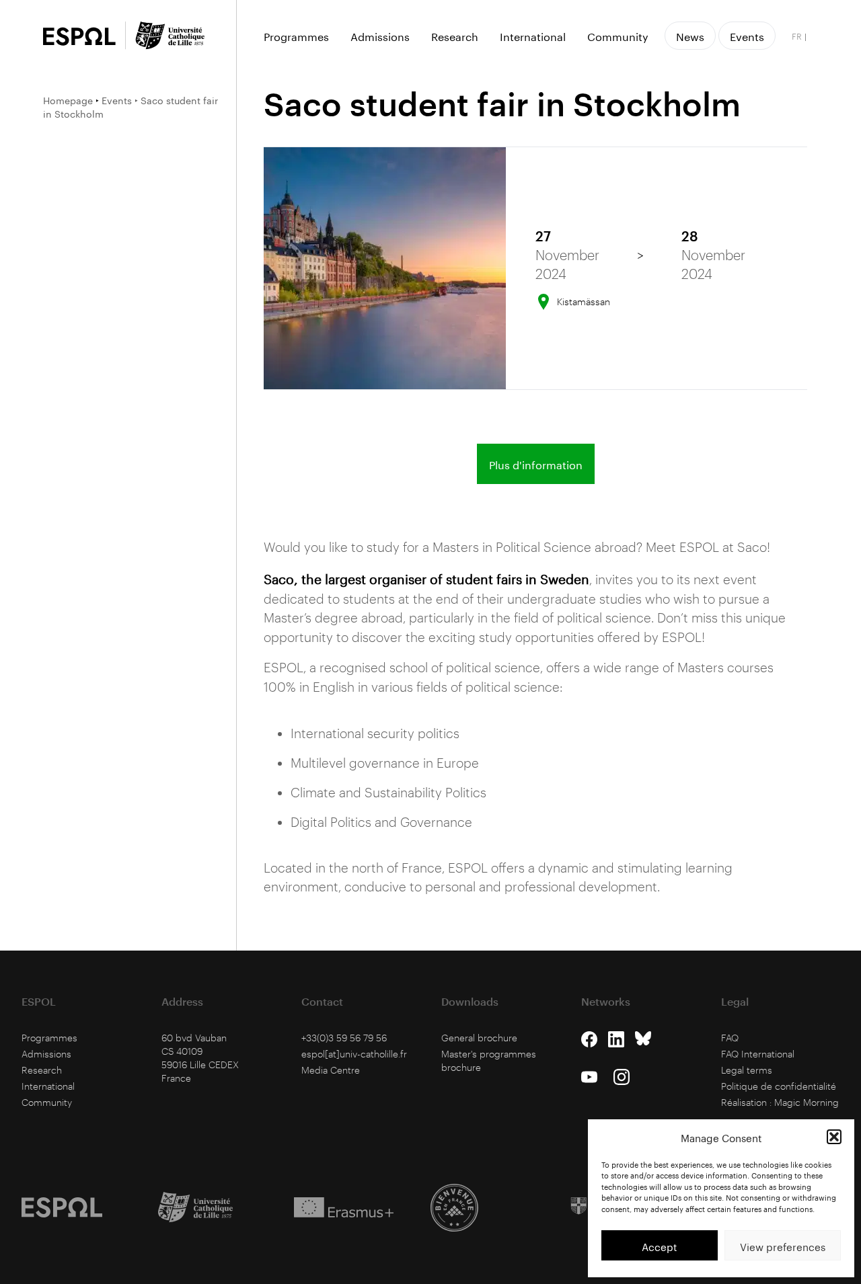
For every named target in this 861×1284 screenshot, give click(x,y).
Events (117, 99)
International (533, 36)
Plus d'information (536, 463)
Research (454, 36)
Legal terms (746, 1070)
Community (617, 36)
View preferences (782, 1246)
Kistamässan (583, 301)
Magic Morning (806, 1102)
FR (797, 35)
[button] (834, 1136)
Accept (659, 1246)
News (690, 35)
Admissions (380, 36)
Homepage (68, 99)
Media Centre (330, 1070)
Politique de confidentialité (778, 1086)
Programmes (296, 36)
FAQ (730, 1037)
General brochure (479, 1037)
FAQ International (757, 1053)
